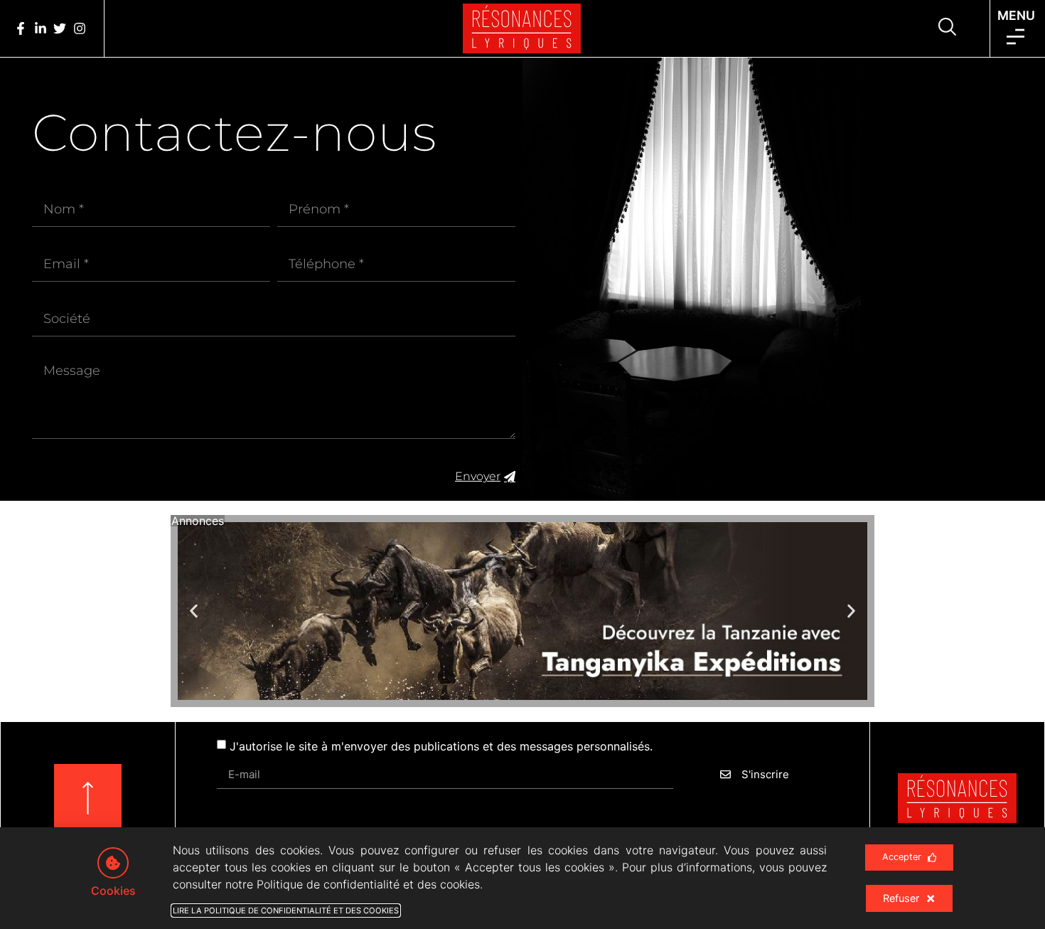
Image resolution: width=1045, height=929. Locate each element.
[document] (522, 464)
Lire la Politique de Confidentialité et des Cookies (286, 910)
